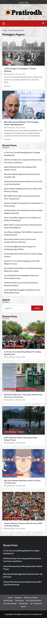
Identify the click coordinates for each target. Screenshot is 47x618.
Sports (23, 606)
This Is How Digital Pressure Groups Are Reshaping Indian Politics (20, 247)
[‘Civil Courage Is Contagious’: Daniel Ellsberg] (23, 51)
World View (8, 600)
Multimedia (23, 603)
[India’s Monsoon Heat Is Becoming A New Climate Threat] (23, 420)
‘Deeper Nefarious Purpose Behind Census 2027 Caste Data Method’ (23, 182)
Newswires (19, 600)
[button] (4, 23)
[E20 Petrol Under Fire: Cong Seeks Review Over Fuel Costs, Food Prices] (23, 377)
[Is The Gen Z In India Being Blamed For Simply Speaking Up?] (23, 334)
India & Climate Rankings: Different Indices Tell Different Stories (23, 190)
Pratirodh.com (36, 614)
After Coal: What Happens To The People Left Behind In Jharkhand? (22, 219)
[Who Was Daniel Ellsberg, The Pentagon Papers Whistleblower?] (23, 105)
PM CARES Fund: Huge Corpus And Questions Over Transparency (22, 197)
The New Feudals (10, 603)
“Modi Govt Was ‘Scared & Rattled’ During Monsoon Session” (20, 284)
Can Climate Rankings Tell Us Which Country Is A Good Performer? (23, 233)
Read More (7, 86)
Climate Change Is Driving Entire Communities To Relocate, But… (23, 204)
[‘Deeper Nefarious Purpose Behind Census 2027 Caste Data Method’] (23, 506)
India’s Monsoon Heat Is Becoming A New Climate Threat (20, 168)
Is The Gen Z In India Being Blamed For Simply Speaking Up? (22, 153)
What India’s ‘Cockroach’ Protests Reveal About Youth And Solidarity (23, 226)
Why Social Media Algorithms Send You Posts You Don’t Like (22, 175)
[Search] (43, 23)
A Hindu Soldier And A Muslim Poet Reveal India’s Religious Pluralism (23, 211)
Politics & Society (17, 346)
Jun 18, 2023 (21, 127)
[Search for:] (17, 308)
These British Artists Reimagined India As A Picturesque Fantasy (21, 276)
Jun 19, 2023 (21, 74)
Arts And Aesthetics (34, 600)
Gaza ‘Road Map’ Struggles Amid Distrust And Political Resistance (22, 291)
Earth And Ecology (10, 389)
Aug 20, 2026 (21, 485)
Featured (7, 63)
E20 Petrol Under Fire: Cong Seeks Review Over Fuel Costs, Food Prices (23, 161)
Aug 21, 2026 (21, 357)
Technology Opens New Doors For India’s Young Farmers (23, 255)
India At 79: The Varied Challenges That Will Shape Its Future (21, 262)
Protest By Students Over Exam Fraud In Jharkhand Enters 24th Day (20, 240)
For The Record (36, 603)
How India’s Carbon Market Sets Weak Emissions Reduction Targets (23, 269)
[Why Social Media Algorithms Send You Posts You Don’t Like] (23, 463)
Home (10, 597)
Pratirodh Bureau (10, 74)
